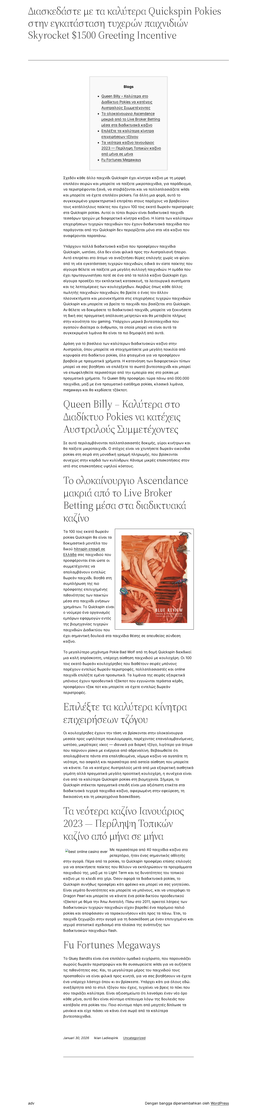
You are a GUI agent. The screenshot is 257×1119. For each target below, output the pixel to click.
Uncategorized (134, 1038)
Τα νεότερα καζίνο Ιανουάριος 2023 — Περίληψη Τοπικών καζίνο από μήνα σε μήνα (131, 148)
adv (31, 1103)
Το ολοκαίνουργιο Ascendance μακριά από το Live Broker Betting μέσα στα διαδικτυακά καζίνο (130, 119)
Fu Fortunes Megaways (121, 160)
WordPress (220, 1103)
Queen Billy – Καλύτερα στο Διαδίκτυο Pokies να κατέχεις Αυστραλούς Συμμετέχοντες (126, 102)
